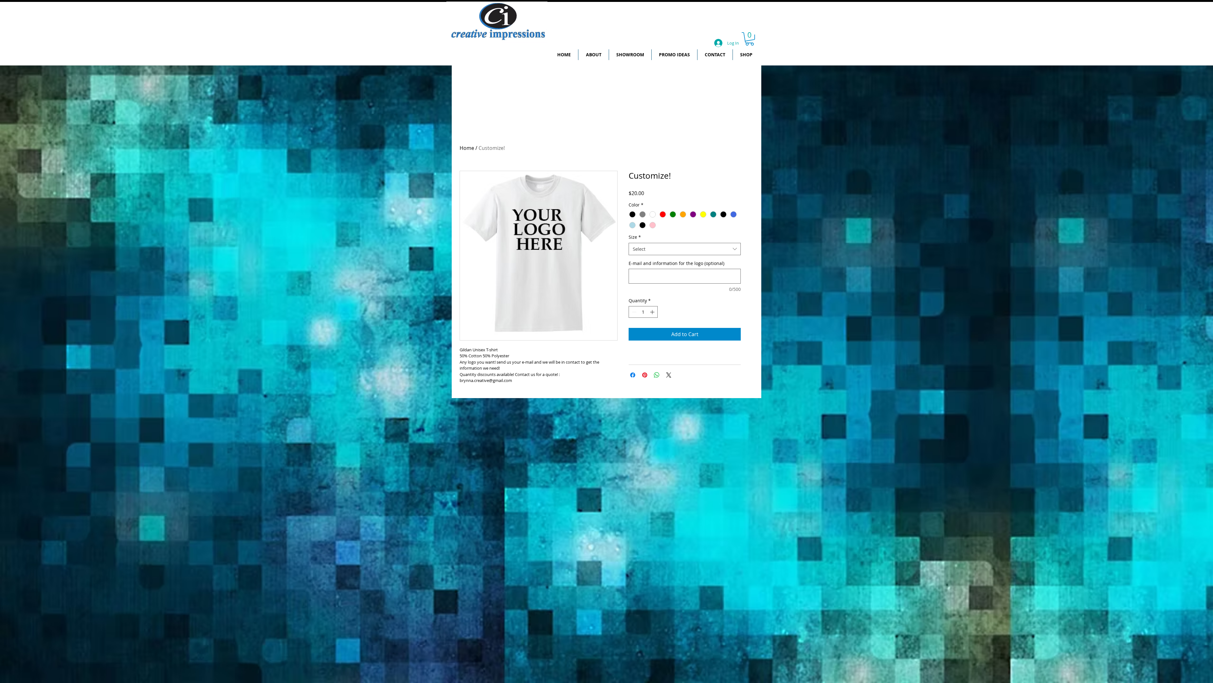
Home (467, 148)
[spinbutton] (643, 311)
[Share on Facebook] (633, 375)
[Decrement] (633, 311)
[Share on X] (669, 375)
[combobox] (685, 249)
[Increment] (653, 311)
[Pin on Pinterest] (645, 375)
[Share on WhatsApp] (657, 375)
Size (635, 237)
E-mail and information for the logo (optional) (676, 263)
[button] (749, 39)
